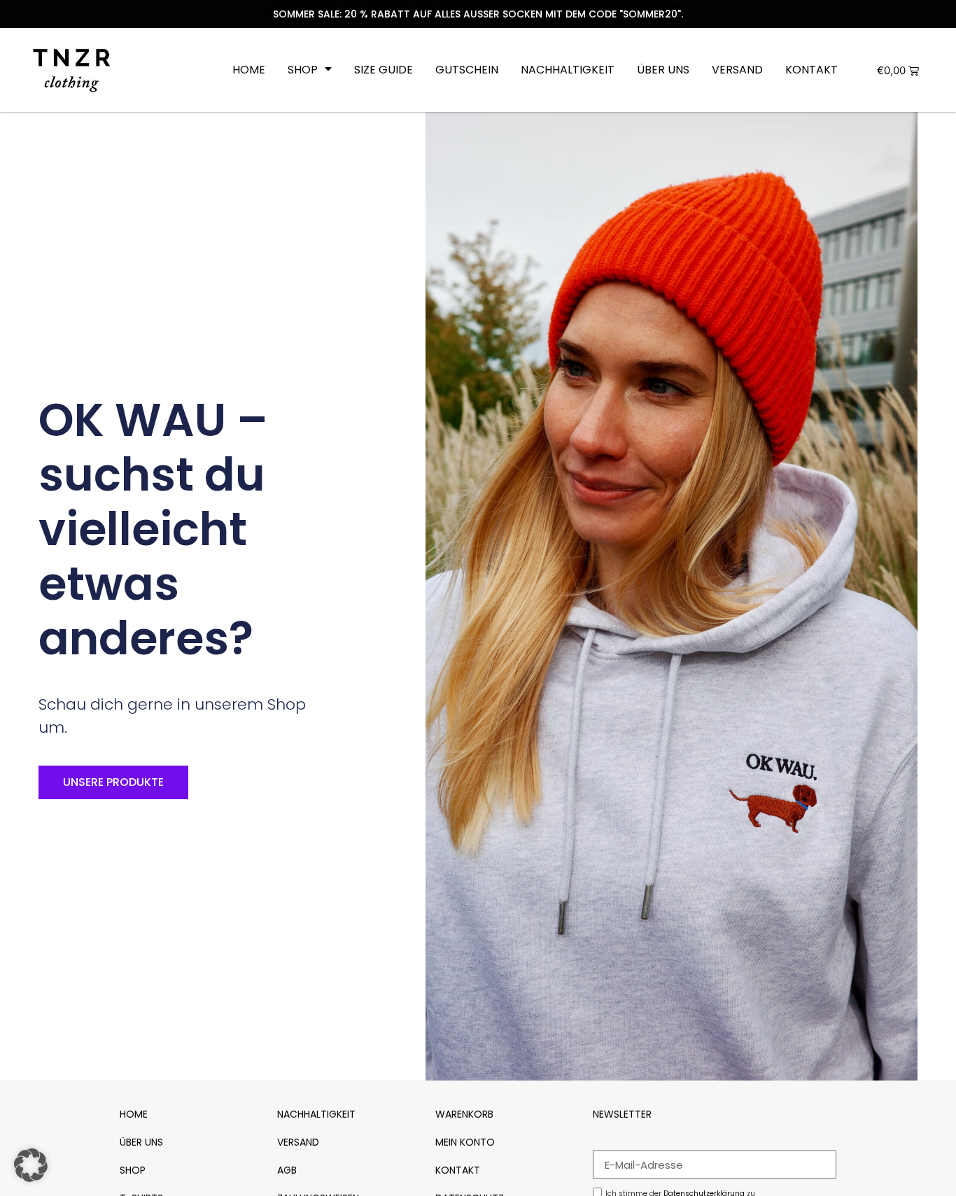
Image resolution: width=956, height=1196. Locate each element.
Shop (303, 70)
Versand (737, 70)
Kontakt (811, 70)
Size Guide (383, 70)
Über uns (663, 70)
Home (248, 70)
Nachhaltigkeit (567, 70)
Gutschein (466, 70)
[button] (31, 1165)
